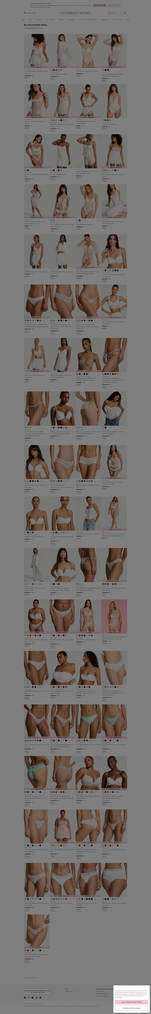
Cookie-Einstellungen (132, 1008)
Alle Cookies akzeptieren (131, 1002)
